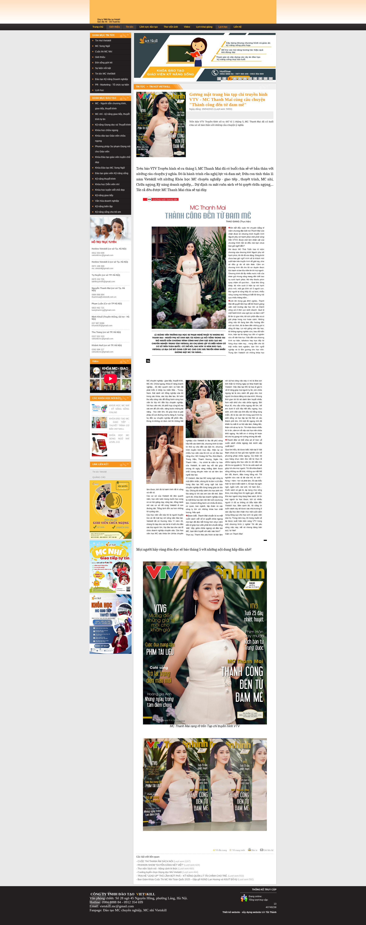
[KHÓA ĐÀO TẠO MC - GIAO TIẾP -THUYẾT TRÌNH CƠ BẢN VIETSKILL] (99, 427)
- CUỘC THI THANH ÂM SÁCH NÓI (163, 861)
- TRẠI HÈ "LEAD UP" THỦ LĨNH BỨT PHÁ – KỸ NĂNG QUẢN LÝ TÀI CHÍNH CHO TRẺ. (190, 876)
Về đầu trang (221, 850)
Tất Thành (271, 912)
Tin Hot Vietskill (159, 86)
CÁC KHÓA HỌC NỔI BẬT (106, 398)
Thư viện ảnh (171, 27)
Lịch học (223, 27)
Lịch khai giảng (204, 27)
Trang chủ (97, 27)
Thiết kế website (231, 912)
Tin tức (129, 27)
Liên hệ (238, 27)
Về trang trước (238, 850)
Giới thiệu (114, 27)
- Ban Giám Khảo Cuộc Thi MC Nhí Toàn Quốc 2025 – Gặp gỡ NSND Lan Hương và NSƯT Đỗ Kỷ (195, 879)
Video (187, 27)
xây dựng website (251, 912)
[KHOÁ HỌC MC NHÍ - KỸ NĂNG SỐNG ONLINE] (99, 411)
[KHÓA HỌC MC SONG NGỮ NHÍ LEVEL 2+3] (99, 455)
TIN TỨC (140, 86)
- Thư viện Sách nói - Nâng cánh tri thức (165, 868)
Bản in (254, 850)
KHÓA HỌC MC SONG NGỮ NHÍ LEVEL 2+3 (119, 438)
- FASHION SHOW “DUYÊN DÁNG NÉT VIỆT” (168, 865)
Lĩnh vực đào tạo (149, 27)
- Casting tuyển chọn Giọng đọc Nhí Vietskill (167, 872)
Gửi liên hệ (268, 850)
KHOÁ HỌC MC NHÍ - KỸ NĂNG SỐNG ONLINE (119, 408)
